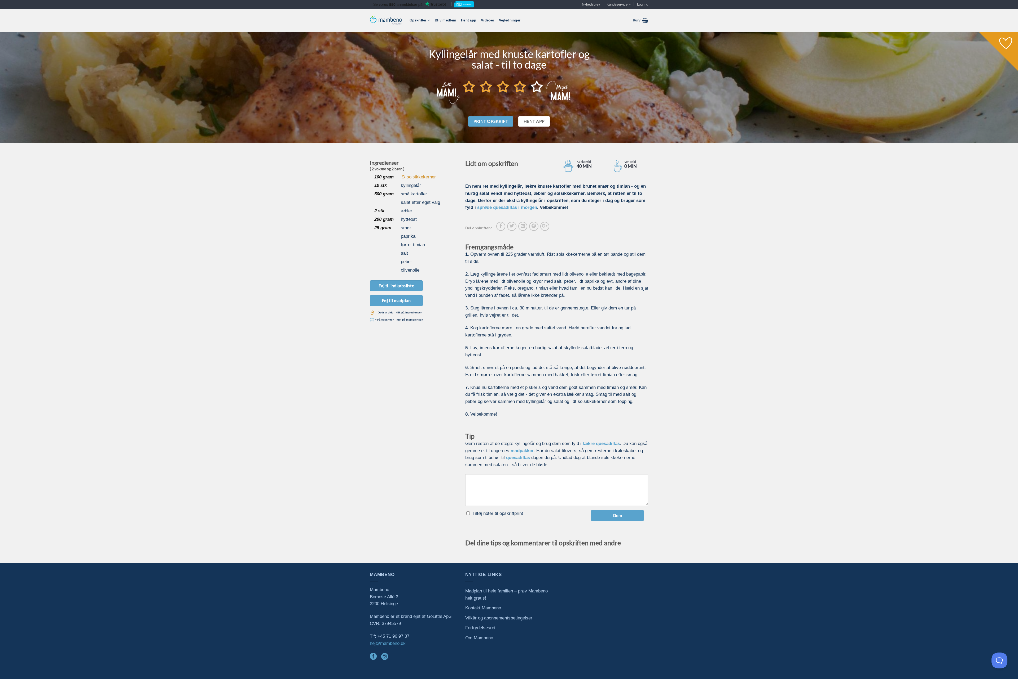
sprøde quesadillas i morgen (507, 207)
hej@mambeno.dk (388, 643)
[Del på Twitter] (511, 226)
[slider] (502, 86)
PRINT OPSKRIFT (490, 121)
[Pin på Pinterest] (533, 226)
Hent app (468, 20)
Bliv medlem (445, 20)
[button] (640, 20)
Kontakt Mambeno (483, 607)
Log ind (642, 4)
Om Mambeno (479, 637)
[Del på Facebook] (500, 226)
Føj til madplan (396, 300)
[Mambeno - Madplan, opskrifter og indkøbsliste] (386, 20)
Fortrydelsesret (480, 627)
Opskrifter (418, 20)
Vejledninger (509, 20)
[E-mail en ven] (522, 226)
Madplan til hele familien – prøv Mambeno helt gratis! (506, 594)
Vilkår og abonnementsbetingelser (498, 617)
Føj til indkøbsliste (396, 285)
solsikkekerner (421, 176)
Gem (617, 515)
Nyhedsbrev (591, 4)
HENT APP (534, 121)
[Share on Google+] (544, 226)
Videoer (487, 20)
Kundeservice (617, 4)
